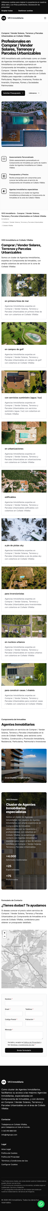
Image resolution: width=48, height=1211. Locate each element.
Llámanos (33, 93)
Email (7, 1009)
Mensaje (9, 1030)
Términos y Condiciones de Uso (22, 1045)
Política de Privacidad (31, 1042)
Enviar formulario (24, 1050)
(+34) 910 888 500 (8, 1131)
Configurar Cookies (9, 1164)
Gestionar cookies (25, 11)
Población (29, 1019)
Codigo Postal (11, 1019)
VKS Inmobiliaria (15, 18)
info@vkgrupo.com (9, 1135)
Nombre (8, 999)
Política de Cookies (9, 1153)
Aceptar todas (7, 11)
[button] (24, 959)
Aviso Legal (6, 1149)
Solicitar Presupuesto (12, 93)
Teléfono (29, 1009)
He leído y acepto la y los (24, 1043)
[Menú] (45, 18)
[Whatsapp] (41, 1203)
